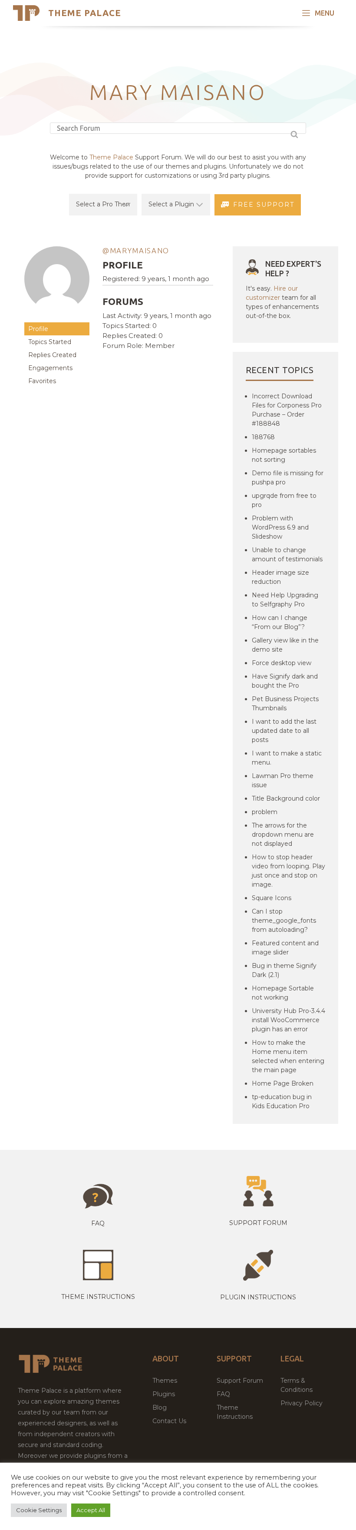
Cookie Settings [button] (39, 1510)
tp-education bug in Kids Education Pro (282, 1101)
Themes (164, 1380)
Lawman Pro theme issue (282, 780)
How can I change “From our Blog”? (279, 622)
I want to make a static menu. (287, 757)
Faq (98, 1223)
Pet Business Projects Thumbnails (285, 703)
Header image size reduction (280, 577)
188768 (263, 437)
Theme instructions (98, 1297)
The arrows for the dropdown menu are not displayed (283, 834)
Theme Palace (84, 13)
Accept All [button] (90, 1510)
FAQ (223, 1394)
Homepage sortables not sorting (284, 455)
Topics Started (49, 342)
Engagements (50, 368)
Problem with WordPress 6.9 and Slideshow (280, 527)
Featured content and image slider (285, 947)
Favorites (42, 381)
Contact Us (169, 1421)
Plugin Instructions (258, 1297)
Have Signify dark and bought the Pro (285, 680)
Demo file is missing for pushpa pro (287, 477)
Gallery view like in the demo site (285, 644)
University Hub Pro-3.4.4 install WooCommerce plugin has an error (288, 1020)
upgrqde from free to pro (284, 500)
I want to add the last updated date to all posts (284, 731)
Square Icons (271, 898)
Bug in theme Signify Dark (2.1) (284, 970)
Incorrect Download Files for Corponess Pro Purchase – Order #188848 (287, 409)
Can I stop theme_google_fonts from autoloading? (284, 920)
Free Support (263, 205)
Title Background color (286, 798)
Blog (159, 1407)
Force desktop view (281, 663)
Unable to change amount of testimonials (287, 554)
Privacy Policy (301, 1403)
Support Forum (258, 1223)
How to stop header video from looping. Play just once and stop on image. (288, 870)
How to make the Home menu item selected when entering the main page (288, 1056)
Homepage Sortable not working (283, 992)
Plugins (163, 1394)
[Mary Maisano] (56, 318)
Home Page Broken (282, 1083)
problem (264, 812)
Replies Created (52, 355)
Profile (38, 329)
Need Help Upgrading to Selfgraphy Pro (285, 599)
